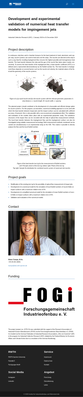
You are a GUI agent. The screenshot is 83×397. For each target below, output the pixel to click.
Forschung (47, 377)
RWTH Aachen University (16, 357)
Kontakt (46, 364)
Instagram (11, 377)
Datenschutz (48, 361)
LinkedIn (11, 381)
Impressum (48, 357)
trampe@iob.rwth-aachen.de (17, 266)
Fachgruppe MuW (14, 364)
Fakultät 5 (11, 361)
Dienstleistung (48, 381)
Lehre (46, 385)
